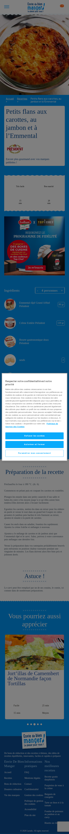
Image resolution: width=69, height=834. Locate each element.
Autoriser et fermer (34, 444)
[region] (34, 417)
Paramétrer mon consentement (34, 453)
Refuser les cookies (34, 436)
